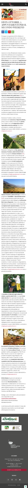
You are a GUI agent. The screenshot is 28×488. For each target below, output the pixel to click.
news (6, 7)
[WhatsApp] (12, 31)
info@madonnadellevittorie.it (8, 326)
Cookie (18, 485)
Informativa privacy (12, 485)
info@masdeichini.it (12, 374)
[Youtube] (19, 479)
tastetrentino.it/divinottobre (8, 398)
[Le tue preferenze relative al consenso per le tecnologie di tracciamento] (25, 486)
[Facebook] (2, 31)
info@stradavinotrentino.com (15, 269)
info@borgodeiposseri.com (15, 174)
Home (2, 7)
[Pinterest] (9, 31)
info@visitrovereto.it (6, 131)
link (21, 95)
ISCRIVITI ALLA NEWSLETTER (14, 470)
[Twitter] (6, 31)
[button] (2, 4)
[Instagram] (12, 479)
